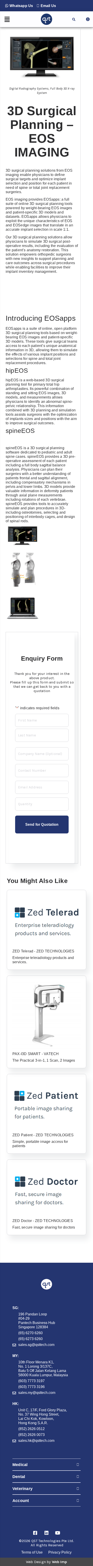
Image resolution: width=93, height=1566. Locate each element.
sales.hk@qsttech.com (36, 1441)
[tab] (46, 1464)
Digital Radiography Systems (29, 88)
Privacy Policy (60, 1552)
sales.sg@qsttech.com (36, 1345)
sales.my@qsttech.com (36, 1393)
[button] (19, 6)
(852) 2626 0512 (31, 1429)
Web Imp (59, 1562)
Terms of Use (32, 1552)
